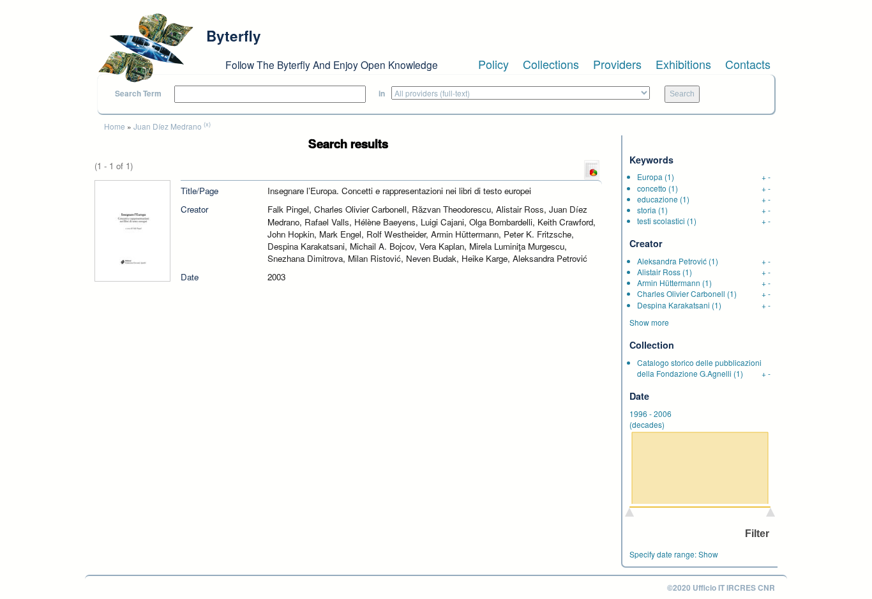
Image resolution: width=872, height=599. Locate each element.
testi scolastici (661, 220)
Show (708, 554)
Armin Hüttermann (668, 282)
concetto (651, 188)
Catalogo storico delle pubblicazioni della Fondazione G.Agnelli (699, 368)
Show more (649, 322)
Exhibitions (683, 64)
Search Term (138, 93)
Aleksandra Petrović (672, 260)
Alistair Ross (658, 271)
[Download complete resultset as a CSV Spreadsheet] (592, 169)
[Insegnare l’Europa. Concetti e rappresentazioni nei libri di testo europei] (132, 230)
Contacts (748, 64)
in (382, 93)
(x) (207, 123)
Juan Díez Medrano (167, 126)
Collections (551, 64)
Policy (493, 64)
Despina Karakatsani (673, 305)
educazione (657, 198)
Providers (617, 64)
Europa (650, 176)
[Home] (145, 48)
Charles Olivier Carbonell (681, 293)
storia (646, 209)
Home (114, 126)
